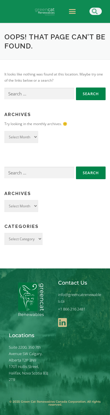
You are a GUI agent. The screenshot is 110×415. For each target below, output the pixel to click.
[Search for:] (39, 94)
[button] (72, 11)
